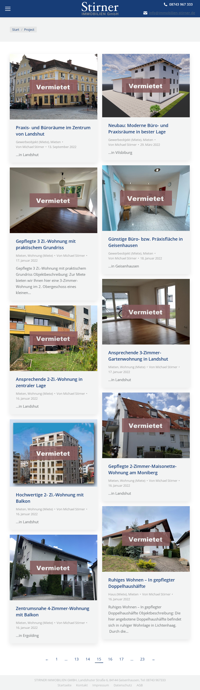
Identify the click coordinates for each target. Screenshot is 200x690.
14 (88, 659)
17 (121, 659)
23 (142, 659)
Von (30, 147)
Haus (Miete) (117, 594)
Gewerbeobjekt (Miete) (32, 142)
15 (99, 659)
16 (110, 659)
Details (60, 86)
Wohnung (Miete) (40, 255)
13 (76, 659)
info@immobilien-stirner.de (172, 13)
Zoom (47, 86)
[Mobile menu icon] (8, 9)
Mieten (55, 142)
